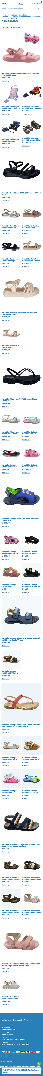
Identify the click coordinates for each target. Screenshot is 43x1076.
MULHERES (12, 15)
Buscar (38, 8)
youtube (28, 1020)
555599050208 (8, 1029)
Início (4, 15)
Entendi (5, 1072)
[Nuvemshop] (6, 1061)
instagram (7, 1020)
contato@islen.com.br (13, 1039)
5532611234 (7, 1034)
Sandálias (23, 15)
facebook (18, 1020)
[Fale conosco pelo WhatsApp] (38, 1063)
